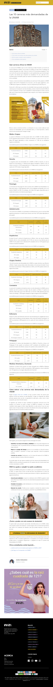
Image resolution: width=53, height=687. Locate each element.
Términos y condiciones (9, 664)
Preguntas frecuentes (8, 661)
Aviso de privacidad (8, 662)
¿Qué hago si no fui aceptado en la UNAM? (21, 550)
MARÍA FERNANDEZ (21, 560)
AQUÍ (23, 533)
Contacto (30, 657)
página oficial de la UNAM (20, 394)
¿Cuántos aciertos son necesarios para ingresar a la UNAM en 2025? (26, 548)
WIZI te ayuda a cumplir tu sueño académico (21, 57)
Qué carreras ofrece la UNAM (18, 53)
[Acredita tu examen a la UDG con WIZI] (26, 612)
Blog (5, 658)
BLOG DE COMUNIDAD (16, 2)
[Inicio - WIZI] (8, 625)
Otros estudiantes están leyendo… (19, 59)
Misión (5, 659)
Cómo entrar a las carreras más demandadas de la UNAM (24, 55)
